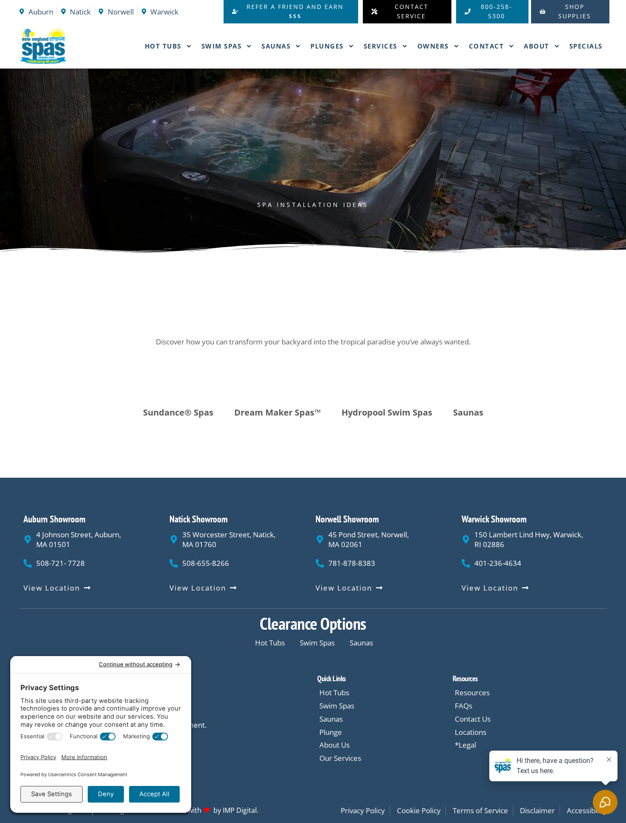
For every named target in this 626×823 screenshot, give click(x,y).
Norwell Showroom (347, 519)
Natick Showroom (198, 519)
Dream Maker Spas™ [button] (277, 412)
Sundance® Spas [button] (178, 412)
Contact (486, 46)
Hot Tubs (163, 46)
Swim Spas (221, 46)
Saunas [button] (468, 412)
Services (380, 46)
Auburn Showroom (54, 519)
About (536, 46)
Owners (433, 46)
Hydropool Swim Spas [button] (387, 412)
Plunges (327, 46)
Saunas (275, 46)
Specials (586, 46)
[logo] (59, 46)
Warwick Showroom (494, 519)
